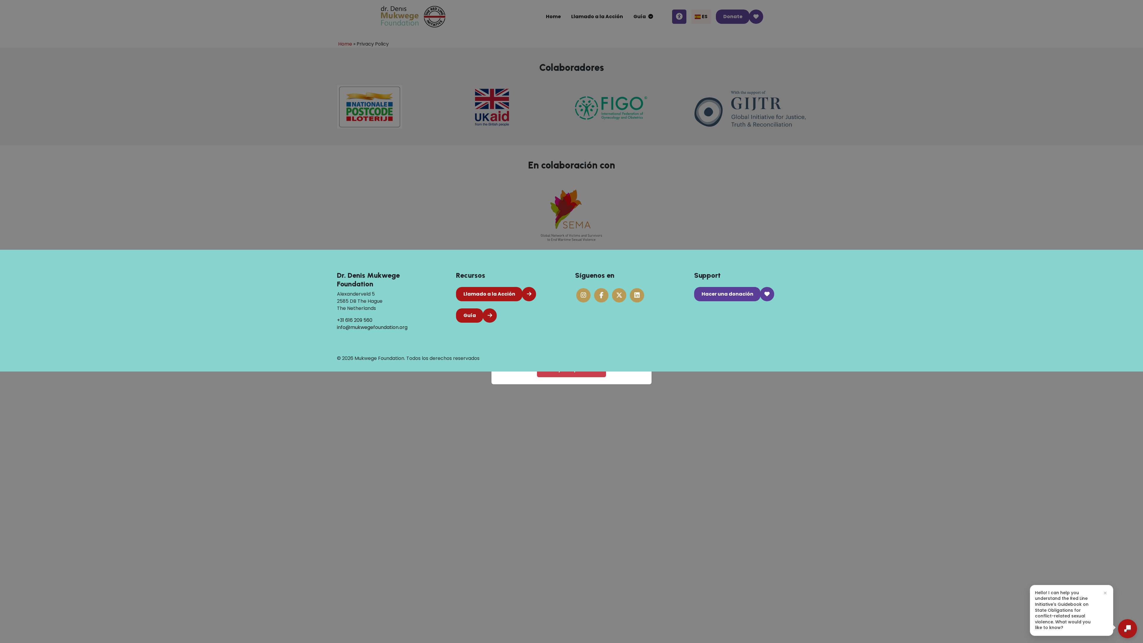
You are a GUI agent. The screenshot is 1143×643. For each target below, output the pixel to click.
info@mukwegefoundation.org (372, 327)
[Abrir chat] (1127, 628)
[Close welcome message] (1105, 593)
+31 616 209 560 (354, 320)
